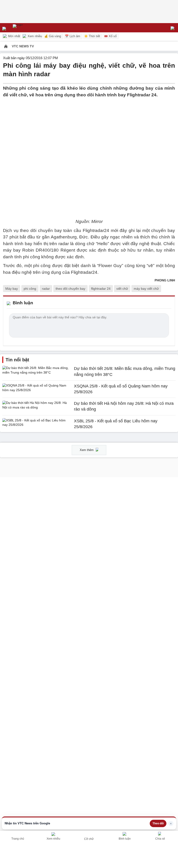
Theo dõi (158, 823)
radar (46, 288)
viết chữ (122, 288)
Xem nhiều (34, 36)
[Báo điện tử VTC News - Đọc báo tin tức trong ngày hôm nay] (28, 27)
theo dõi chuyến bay (70, 288)
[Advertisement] (89, 130)
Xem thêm (87, 450)
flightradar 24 (101, 288)
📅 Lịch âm (72, 36)
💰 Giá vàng (52, 36)
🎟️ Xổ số (110, 36)
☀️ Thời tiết (92, 36)
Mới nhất (13, 36)
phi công (30, 288)
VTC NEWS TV (23, 46)
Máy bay (11, 288)
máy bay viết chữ (146, 288)
